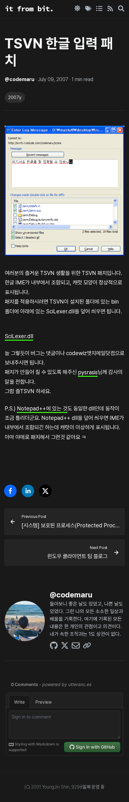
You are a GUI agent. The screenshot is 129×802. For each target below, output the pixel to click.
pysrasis (88, 372)
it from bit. (29, 9)
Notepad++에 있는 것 (42, 408)
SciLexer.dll (19, 335)
